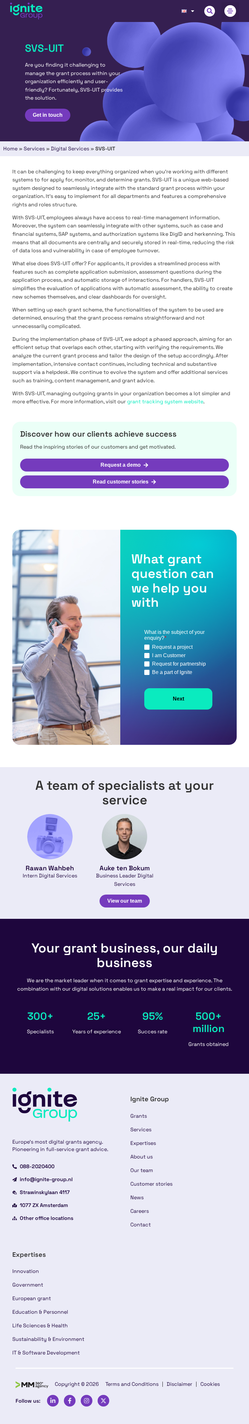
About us (141, 1156)
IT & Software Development (46, 1352)
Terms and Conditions (132, 1384)
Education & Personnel (40, 1312)
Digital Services (70, 148)
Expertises (143, 1143)
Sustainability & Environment (48, 1339)
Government (27, 1284)
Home (10, 148)
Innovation (25, 1271)
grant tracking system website (165, 401)
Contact (140, 1224)
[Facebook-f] (70, 1401)
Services (34, 148)
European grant (31, 1298)
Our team (141, 1170)
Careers (139, 1211)
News (137, 1197)
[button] (209, 11)
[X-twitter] (103, 1401)
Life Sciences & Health (40, 1325)
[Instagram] (86, 1401)
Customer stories (151, 1183)
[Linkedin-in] (53, 1401)
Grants (138, 1116)
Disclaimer (179, 1384)
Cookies (210, 1384)
